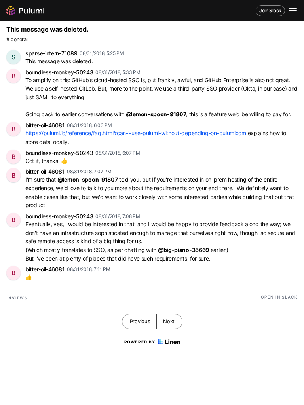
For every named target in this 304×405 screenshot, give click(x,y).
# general (16, 39)
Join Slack (270, 10)
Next (169, 321)
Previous (140, 321)
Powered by (140, 341)
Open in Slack (279, 297)
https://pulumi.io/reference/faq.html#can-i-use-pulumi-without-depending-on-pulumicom (135, 133)
